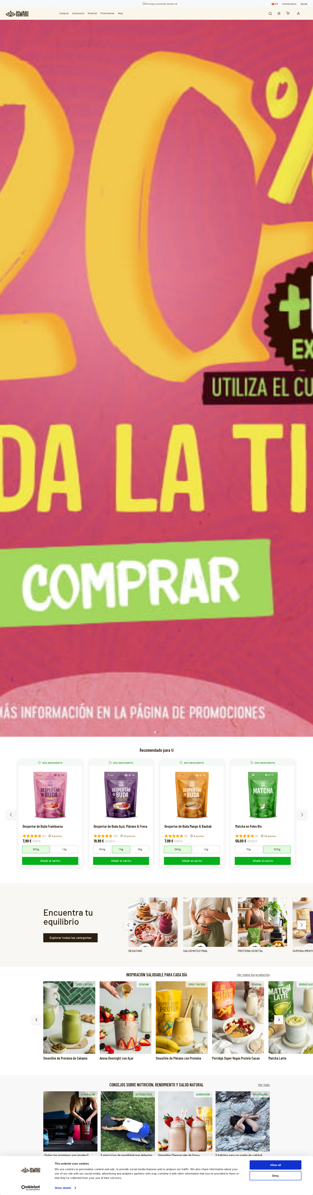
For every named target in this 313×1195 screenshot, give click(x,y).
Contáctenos (289, 3)
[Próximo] (278, 1019)
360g (36, 849)
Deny (275, 1175)
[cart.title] (288, 13)
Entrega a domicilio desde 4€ (161, 3)
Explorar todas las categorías (70, 938)
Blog (120, 13)
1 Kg (64, 849)
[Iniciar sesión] (299, 13)
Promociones (107, 13)
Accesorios (78, 13)
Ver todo (264, 1085)
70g (248, 849)
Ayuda (304, 3)
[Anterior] (36, 1019)
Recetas (92, 13)
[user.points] (278, 13)
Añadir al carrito (50, 861)
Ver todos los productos (253, 975)
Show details (63, 1187)
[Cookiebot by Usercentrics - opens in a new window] (31, 1188)
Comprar (64, 13)
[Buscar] (270, 13)
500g (277, 849)
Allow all (275, 1165)
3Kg (140, 849)
